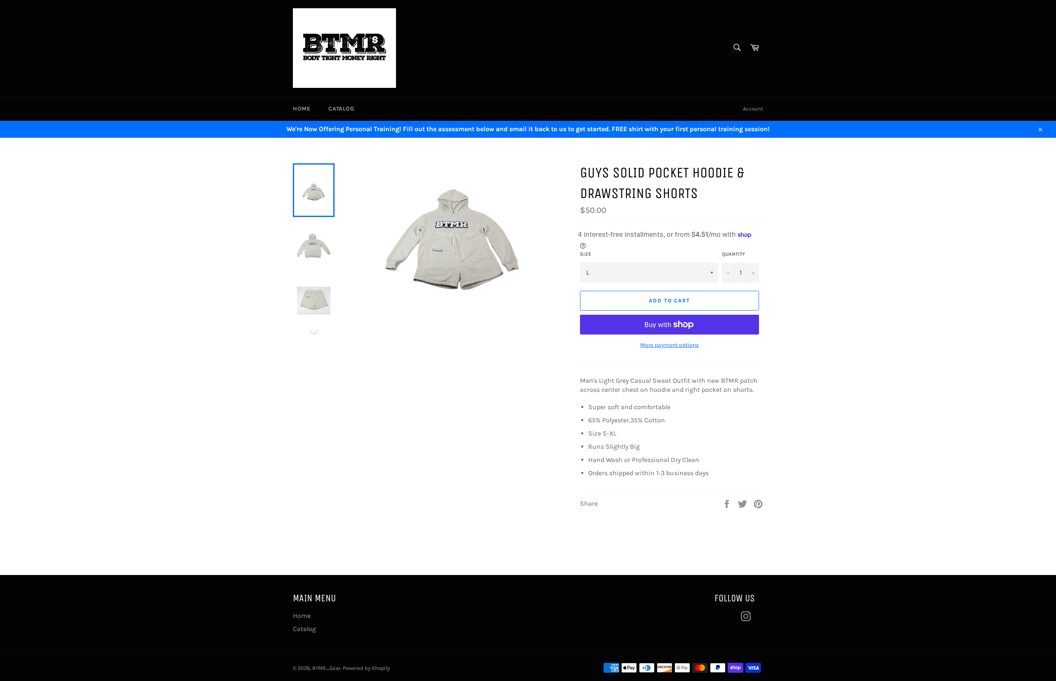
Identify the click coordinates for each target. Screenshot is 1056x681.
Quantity (733, 254)
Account (753, 109)
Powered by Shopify (366, 668)
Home (301, 108)
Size (585, 254)
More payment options (669, 345)
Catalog (341, 108)
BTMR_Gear (326, 668)
